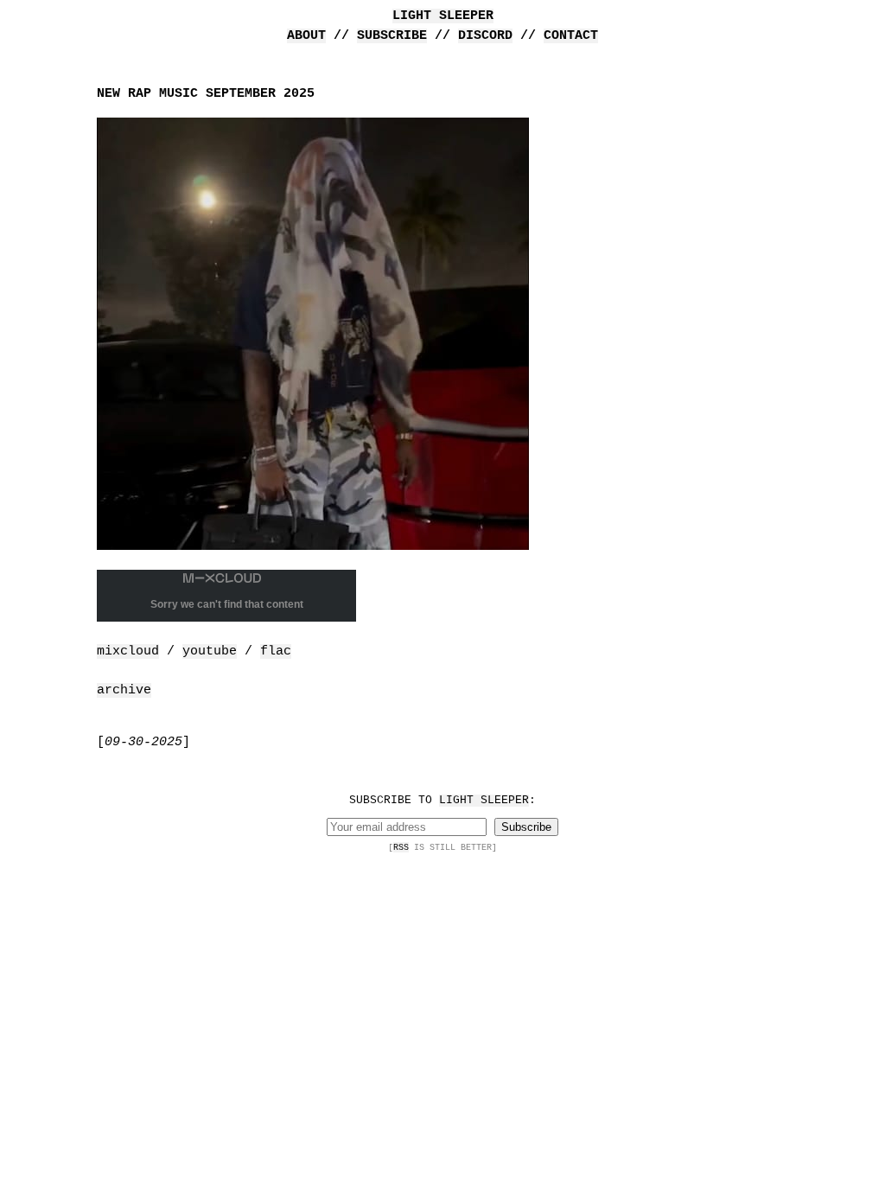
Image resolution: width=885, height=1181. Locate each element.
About (306, 36)
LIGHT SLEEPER (442, 16)
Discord (485, 36)
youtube (209, 651)
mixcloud (128, 651)
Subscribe (392, 36)
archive (124, 690)
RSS (401, 847)
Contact (571, 36)
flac (275, 651)
